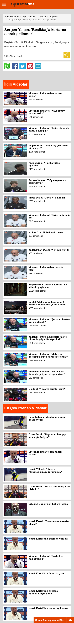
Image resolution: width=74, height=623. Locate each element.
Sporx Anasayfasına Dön (49, 620)
